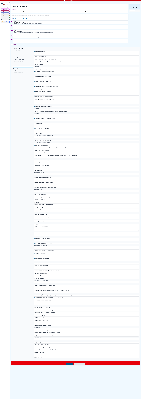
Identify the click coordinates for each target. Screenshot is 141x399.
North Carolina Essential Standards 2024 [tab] (18, 61)
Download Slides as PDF (23, 18)
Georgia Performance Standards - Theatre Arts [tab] (19, 59)
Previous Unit (14, 44)
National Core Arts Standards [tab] (16, 50)
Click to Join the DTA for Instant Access (71, 0)
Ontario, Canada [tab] (15, 70)
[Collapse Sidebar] (9, 2)
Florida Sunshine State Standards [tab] (17, 57)
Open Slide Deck (15, 18)
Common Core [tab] (14, 55)
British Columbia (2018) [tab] (16, 68)
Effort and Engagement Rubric (17, 17)
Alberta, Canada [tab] (15, 66)
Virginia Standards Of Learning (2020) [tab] (18, 72)
